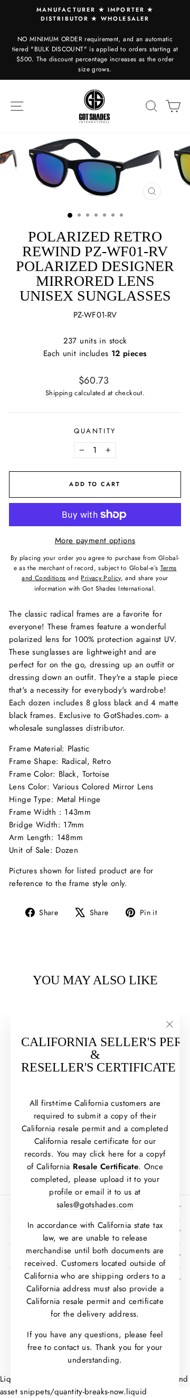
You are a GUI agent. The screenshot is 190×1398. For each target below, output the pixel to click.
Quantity (95, 431)
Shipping (58, 393)
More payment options (95, 540)
